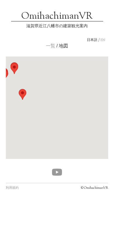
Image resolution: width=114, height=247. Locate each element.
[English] (103, 40)
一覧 (50, 45)
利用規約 (12, 188)
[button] (14, 68)
